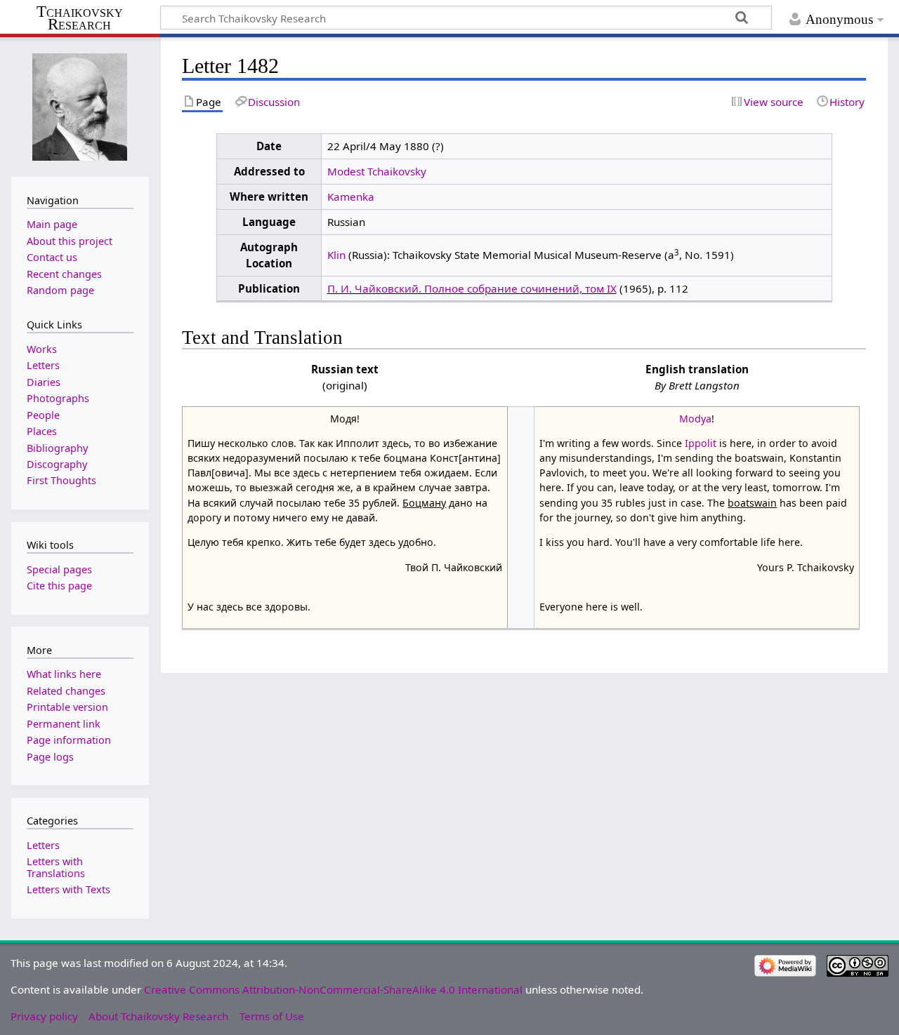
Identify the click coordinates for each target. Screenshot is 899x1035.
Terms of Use (271, 1016)
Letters (43, 845)
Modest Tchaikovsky (376, 171)
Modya (695, 418)
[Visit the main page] (80, 105)
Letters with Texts (68, 889)
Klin (336, 255)
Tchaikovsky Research (80, 18)
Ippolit (700, 443)
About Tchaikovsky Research (158, 1016)
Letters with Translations (56, 867)
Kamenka (350, 196)
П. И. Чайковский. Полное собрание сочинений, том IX (472, 288)
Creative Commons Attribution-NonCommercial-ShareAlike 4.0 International (333, 989)
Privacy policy (44, 1016)
